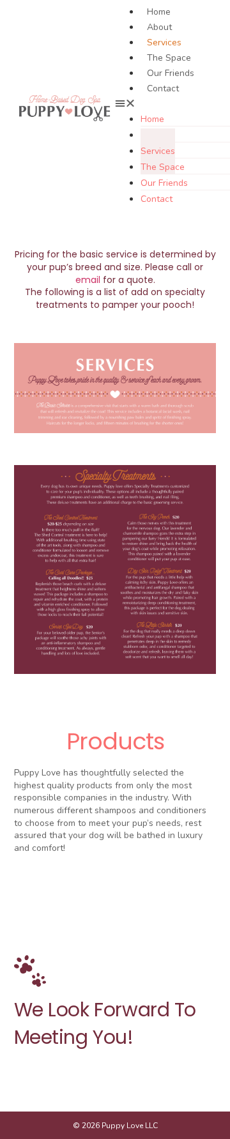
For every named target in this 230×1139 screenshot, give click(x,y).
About (159, 27)
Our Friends (170, 73)
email (87, 279)
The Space (169, 58)
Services (164, 42)
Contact (163, 88)
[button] (167, 103)
